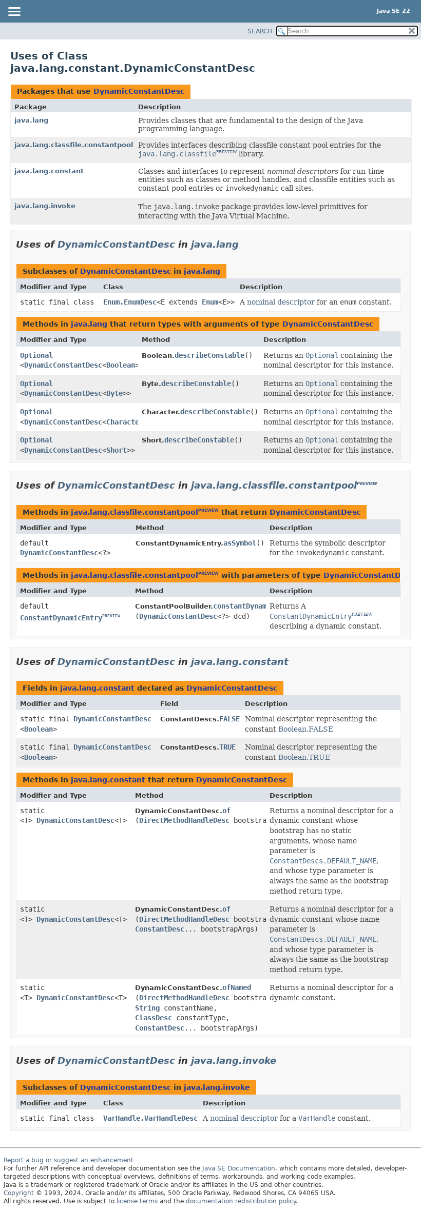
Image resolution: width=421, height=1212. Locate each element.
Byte (114, 393)
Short (116, 450)
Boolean (120, 365)
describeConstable (209, 355)
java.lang (31, 120)
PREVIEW (226, 152)
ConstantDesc (159, 929)
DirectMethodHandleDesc (184, 820)
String (147, 1008)
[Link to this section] (246, 244)
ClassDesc (153, 1018)
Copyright (19, 1193)
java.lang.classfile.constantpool (73, 145)
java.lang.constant (49, 171)
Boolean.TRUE (304, 757)
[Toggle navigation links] (14, 12)
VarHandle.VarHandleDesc (150, 1118)
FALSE (229, 719)
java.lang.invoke (44, 206)
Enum (210, 302)
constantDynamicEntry (254, 606)
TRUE (227, 747)
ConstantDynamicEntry (61, 618)
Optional (36, 355)
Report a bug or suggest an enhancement (68, 1160)
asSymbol (239, 543)
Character (124, 422)
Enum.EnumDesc (130, 302)
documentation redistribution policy (241, 1201)
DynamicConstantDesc (138, 91)
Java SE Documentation (238, 1168)
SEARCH (259, 31)
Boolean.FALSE (305, 729)
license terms (137, 1201)
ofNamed (236, 987)
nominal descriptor (281, 302)
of (226, 810)
